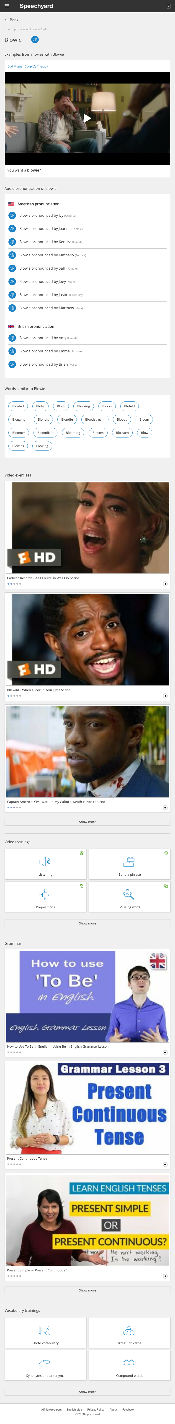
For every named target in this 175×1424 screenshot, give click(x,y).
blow (144, 432)
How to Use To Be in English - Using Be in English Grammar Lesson (58, 1046)
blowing (42, 446)
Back (14, 20)
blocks (107, 406)
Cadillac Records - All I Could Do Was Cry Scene (43, 578)
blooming (73, 432)
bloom (144, 419)
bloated (18, 406)
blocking (83, 406)
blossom (122, 432)
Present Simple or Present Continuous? (37, 1270)
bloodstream (95, 419)
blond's (43, 419)
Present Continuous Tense (27, 1158)
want (19, 170)
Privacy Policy (95, 1409)
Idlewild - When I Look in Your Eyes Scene (38, 690)
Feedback (128, 1409)
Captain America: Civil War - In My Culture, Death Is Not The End (56, 802)
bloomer (18, 432)
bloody (122, 419)
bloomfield (45, 432)
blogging (19, 419)
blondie (67, 419)
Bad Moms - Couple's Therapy (28, 66)
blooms (98, 432)
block (61, 406)
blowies (18, 446)
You (10, 170)
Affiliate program (51, 1409)
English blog (74, 1409)
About (113, 1409)
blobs (40, 406)
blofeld (129, 406)
